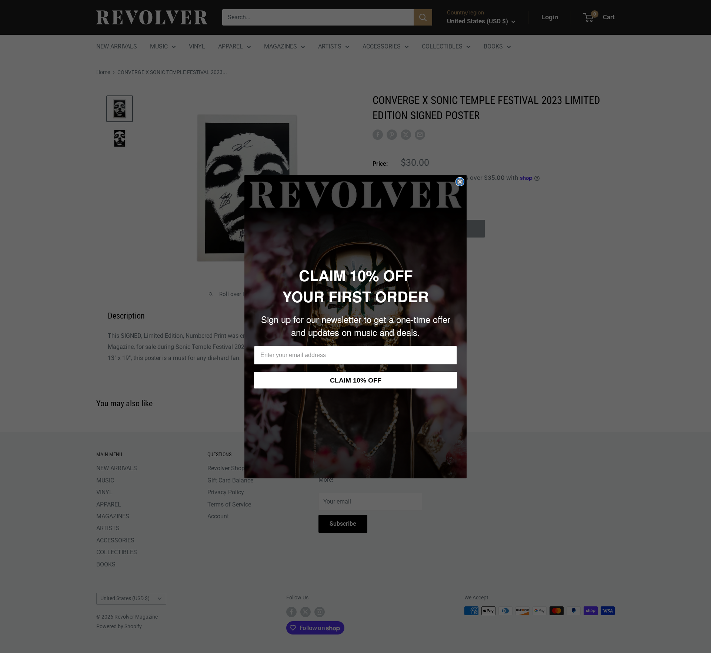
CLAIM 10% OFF (355, 380)
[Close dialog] (460, 181)
